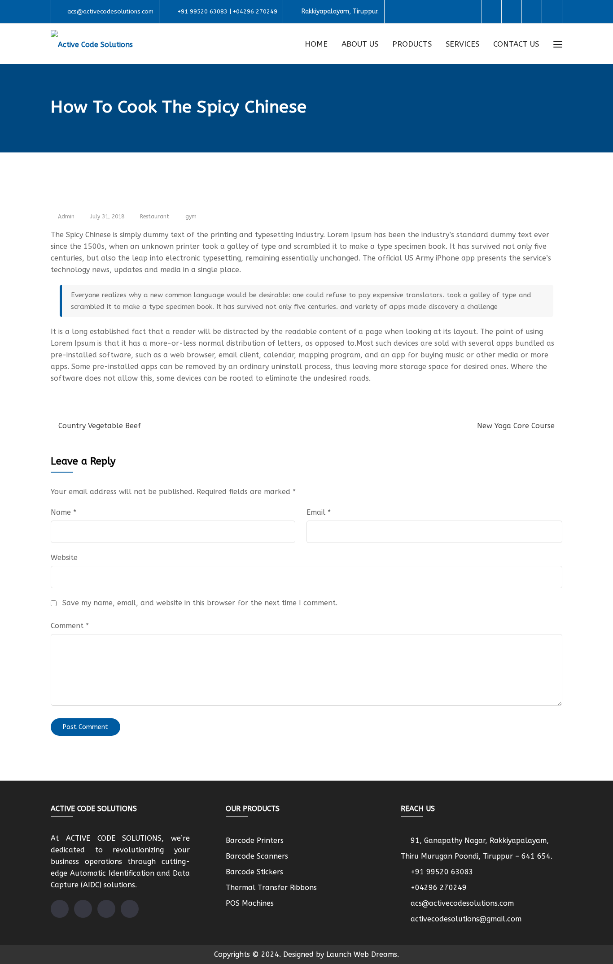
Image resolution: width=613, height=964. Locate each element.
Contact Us (516, 43)
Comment (70, 625)
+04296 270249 (439, 887)
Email (318, 512)
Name (63, 512)
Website (64, 557)
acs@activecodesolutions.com (110, 11)
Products (412, 43)
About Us (360, 43)
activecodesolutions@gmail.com (466, 919)
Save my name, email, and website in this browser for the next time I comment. (199, 603)
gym (191, 216)
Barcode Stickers (254, 872)
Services (462, 43)
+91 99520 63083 (442, 872)
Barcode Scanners (257, 856)
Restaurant (154, 216)
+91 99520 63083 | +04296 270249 (227, 11)
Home (316, 43)
